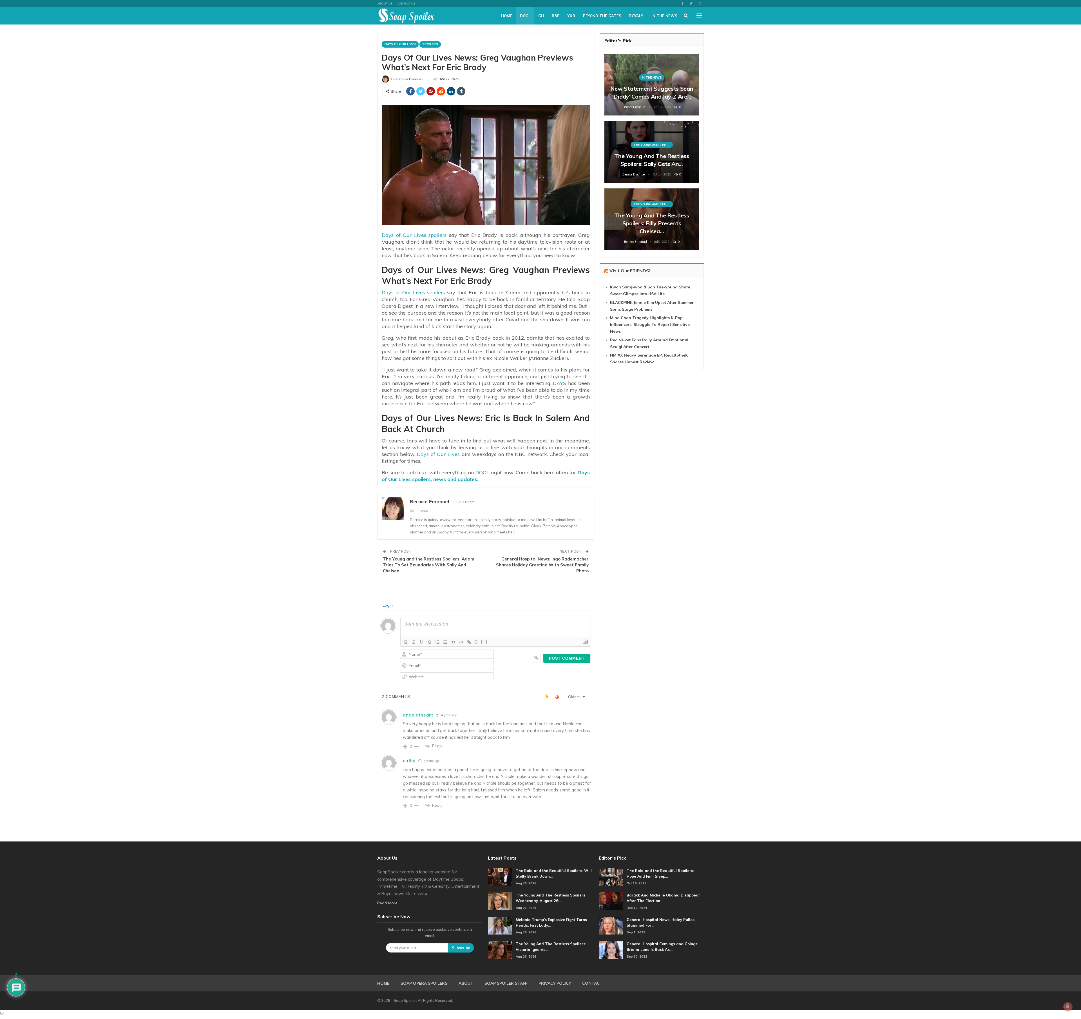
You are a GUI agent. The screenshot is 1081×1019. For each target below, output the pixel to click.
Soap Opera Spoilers (424, 983)
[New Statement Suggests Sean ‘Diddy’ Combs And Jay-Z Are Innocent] (652, 85)
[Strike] (430, 642)
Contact (592, 983)
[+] (484, 642)
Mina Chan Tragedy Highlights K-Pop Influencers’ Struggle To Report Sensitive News (650, 324)
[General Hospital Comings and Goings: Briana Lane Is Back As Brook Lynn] (611, 950)
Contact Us (406, 3)
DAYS (559, 383)
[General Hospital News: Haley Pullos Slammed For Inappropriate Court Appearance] (611, 926)
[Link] (469, 642)
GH (541, 16)
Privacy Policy (555, 983)
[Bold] (406, 642)
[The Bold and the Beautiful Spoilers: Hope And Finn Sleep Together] (611, 877)
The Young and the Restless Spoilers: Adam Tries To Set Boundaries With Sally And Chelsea (428, 564)
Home (506, 16)
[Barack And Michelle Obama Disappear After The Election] (611, 901)
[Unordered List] (445, 642)
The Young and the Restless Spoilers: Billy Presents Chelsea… (651, 223)
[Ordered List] (437, 642)
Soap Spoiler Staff (505, 983)
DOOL (525, 16)
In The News (664, 16)
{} (476, 642)
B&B (556, 16)
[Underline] (422, 642)
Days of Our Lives (438, 454)
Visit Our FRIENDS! (629, 270)
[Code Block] (461, 642)
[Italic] (414, 642)
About (466, 983)
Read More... (388, 902)
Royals (636, 16)
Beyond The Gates (602, 16)
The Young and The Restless (653, 145)
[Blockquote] (453, 642)
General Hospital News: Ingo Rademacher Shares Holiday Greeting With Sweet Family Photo (542, 564)
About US (384, 3)
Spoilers (430, 44)
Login (387, 605)
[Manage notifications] (1067, 1006)
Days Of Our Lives (400, 44)
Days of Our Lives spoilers (414, 235)
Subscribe (461, 947)
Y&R (571, 16)
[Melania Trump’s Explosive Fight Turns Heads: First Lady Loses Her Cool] (500, 926)
